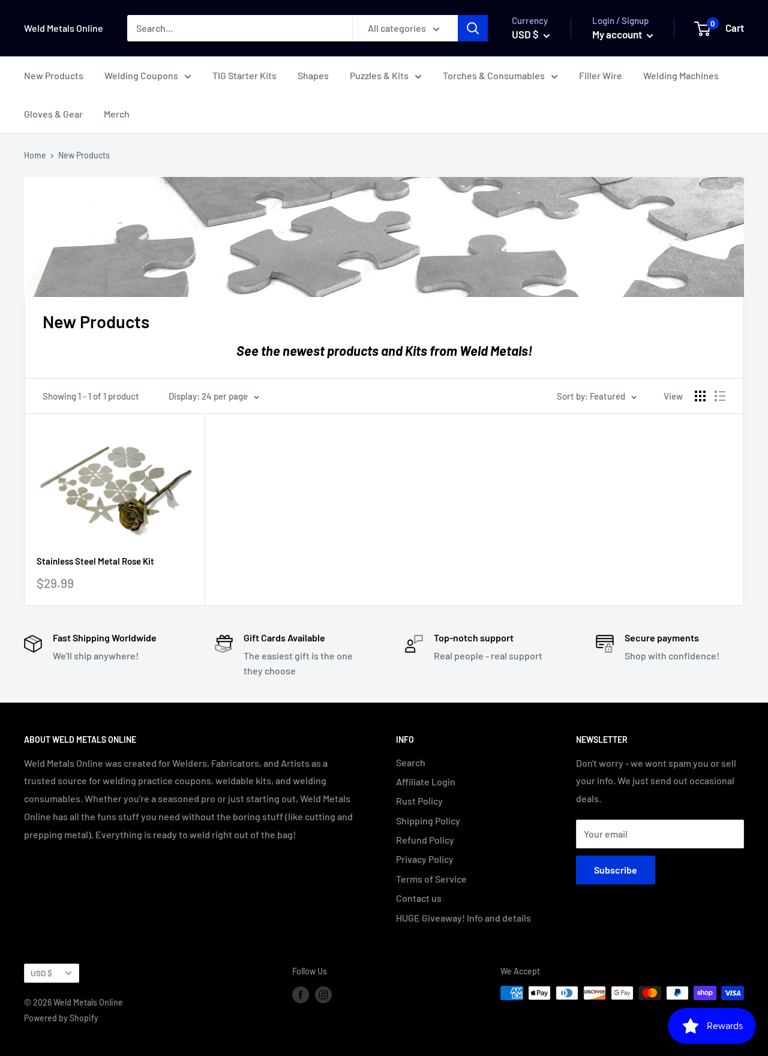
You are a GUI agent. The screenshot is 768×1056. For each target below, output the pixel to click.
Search (410, 762)
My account (618, 34)
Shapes (313, 75)
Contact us (419, 898)
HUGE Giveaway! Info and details (463, 917)
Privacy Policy (425, 859)
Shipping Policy (428, 820)
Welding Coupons (141, 75)
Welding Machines (681, 75)
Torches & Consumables (494, 75)
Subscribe (615, 869)
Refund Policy (425, 839)
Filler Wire (600, 75)
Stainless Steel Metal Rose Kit (95, 561)
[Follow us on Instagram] (323, 994)
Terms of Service (431, 878)
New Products (53, 75)
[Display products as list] (720, 396)
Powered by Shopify (61, 1018)
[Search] (473, 28)
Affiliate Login (425, 781)
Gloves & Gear (53, 113)
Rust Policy (419, 800)
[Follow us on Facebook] (300, 994)
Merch (117, 113)
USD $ (41, 973)
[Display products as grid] (700, 396)
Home (35, 155)
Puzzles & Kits (379, 75)
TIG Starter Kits (244, 75)
